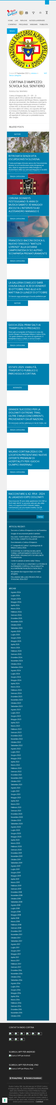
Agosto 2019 (15, 866)
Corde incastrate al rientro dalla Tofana (25, 561)
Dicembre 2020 (16, 814)
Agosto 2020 (16, 827)
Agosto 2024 (16, 670)
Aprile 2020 (15, 840)
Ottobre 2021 (16, 781)
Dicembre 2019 (16, 853)
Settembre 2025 (17, 628)
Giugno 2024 (16, 677)
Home (10, 20)
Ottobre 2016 (16, 977)
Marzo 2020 (15, 843)
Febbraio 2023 (16, 729)
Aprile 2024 (15, 684)
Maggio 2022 (16, 758)
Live (16, 20)
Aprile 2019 (15, 879)
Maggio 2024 (16, 680)
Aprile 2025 (15, 644)
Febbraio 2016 (16, 1003)
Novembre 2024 (17, 661)
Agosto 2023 (16, 710)
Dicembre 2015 (16, 1009)
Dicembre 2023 (16, 697)
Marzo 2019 (15, 882)
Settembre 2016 (16, 980)
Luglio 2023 (15, 713)
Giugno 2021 (15, 794)
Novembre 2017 (16, 934)
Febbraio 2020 (16, 846)
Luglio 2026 (15, 596)
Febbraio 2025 (16, 651)
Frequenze (23, 24)
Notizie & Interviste (37, 20)
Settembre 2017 (16, 941)
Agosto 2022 (16, 749)
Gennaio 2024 (16, 693)
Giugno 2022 (16, 755)
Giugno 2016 (15, 990)
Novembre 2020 (17, 817)
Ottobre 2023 (16, 703)
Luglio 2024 (15, 674)
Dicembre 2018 (16, 892)
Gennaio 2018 (16, 928)
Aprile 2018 (15, 918)
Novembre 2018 (16, 895)
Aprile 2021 (15, 801)
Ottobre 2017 (15, 938)
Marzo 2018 (15, 921)
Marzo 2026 (15, 609)
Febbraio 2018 (16, 925)
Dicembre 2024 (16, 657)
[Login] (47, 2)
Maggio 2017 (16, 954)
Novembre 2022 (17, 739)
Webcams (33, 24)
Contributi (39, 1102)
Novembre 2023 (17, 700)
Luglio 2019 (15, 869)
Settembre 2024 (17, 667)
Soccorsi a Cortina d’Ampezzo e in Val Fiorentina (28, 530)
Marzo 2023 (15, 726)
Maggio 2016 (16, 993)
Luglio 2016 (15, 987)
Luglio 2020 (15, 830)
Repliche (23, 20)
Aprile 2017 (15, 957)
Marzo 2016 (15, 1000)
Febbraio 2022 (16, 768)
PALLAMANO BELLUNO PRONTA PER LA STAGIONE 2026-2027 (26, 578)
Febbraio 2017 (16, 964)
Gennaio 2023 (16, 732)
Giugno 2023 (16, 716)
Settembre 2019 (16, 863)
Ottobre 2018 (16, 899)
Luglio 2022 (15, 752)
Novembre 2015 (16, 1013)
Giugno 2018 (16, 912)
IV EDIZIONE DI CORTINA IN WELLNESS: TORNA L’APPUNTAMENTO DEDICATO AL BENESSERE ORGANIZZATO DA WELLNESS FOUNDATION (27, 554)
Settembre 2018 (16, 902)
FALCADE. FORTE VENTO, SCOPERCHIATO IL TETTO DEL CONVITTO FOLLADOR (27, 538)
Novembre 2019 (16, 856)
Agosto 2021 (15, 788)
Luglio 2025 (15, 635)
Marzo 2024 (15, 687)
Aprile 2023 (15, 723)
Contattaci (12, 24)
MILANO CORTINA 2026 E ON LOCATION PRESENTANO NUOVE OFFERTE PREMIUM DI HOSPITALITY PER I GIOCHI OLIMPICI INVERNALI (28, 458)
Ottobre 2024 (16, 664)
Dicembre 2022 (16, 736)
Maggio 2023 (16, 719)
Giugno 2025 (16, 638)
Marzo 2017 (15, 961)
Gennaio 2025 (16, 654)
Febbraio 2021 (16, 807)
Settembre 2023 (17, 706)
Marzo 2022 (15, 765)
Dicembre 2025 (16, 618)
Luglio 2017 (15, 948)
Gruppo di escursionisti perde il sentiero (25, 534)
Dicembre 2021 (16, 775)
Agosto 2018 (15, 905)
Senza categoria (15, 75)
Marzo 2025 (15, 648)
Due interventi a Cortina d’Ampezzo (24, 542)
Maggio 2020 (16, 837)
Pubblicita (44, 24)
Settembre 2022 (17, 745)
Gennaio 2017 (16, 967)
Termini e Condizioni (33, 1078)
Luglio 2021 (15, 791)
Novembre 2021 (16, 778)
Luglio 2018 (15, 908)
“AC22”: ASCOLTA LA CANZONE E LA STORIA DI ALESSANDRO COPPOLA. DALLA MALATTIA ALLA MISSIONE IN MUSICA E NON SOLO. (29, 566)
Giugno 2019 (15, 873)
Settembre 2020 (17, 824)
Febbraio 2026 (16, 612)
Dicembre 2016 (16, 970)
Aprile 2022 (15, 762)
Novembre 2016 (16, 974)
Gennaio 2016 (16, 1006)
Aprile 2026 (15, 605)
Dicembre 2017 (16, 931)
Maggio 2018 (16, 915)
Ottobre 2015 (16, 1016)
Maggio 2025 (16, 641)
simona (34, 73)
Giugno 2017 (15, 951)
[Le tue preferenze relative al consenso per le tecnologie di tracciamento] (4, 1100)
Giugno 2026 (16, 599)
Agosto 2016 (15, 983)
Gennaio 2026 (16, 615)
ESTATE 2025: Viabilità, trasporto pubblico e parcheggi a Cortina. (23, 370)
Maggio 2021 (16, 798)
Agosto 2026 (16, 592)
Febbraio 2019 (16, 886)
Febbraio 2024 (16, 690)
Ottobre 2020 (16, 820)
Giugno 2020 (16, 833)
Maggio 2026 (16, 602)
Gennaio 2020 (16, 850)
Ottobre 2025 (16, 625)
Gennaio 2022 (16, 772)
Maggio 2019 (16, 876)
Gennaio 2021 (16, 811)
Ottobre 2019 (16, 860)
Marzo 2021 (15, 804)
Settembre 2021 (16, 785)
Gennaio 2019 (16, 889)
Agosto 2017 (15, 944)
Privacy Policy (17, 1078)
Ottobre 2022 (16, 742)
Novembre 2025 (17, 622)
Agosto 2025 (16, 631)
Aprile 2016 (15, 996)
